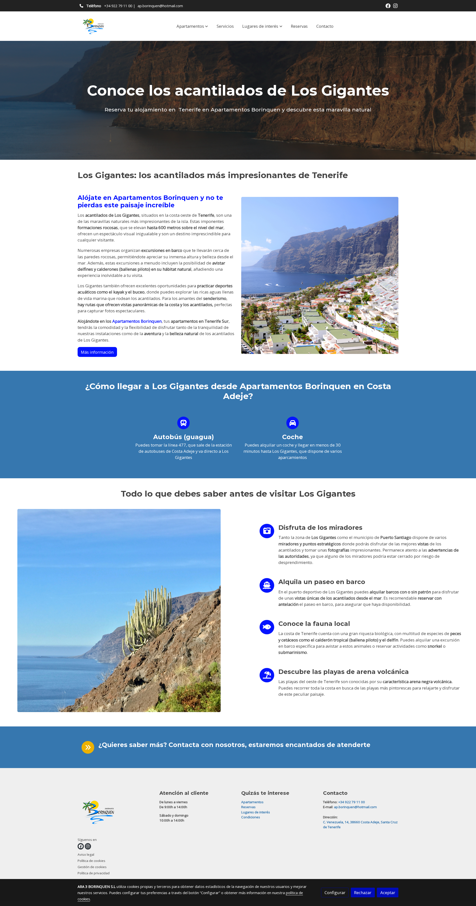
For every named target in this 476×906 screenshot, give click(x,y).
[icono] (183, 423)
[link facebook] (388, 5)
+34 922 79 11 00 (118, 5)
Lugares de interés (255, 812)
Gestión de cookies (92, 867)
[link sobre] (115, 813)
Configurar (335, 892)
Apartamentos (252, 802)
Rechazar (362, 892)
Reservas (248, 807)
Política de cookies (91, 860)
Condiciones (250, 817)
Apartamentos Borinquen (137, 321)
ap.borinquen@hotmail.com (160, 5)
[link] (94, 26)
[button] (192, 26)
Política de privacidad (94, 873)
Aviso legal (86, 854)
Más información (97, 352)
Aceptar (387, 892)
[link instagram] (395, 5)
